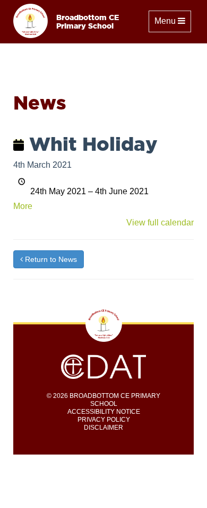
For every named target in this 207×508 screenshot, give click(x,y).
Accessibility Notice (103, 412)
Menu (172, 20)
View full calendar (160, 222)
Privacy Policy (103, 419)
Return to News (50, 259)
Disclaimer (103, 427)
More (22, 206)
